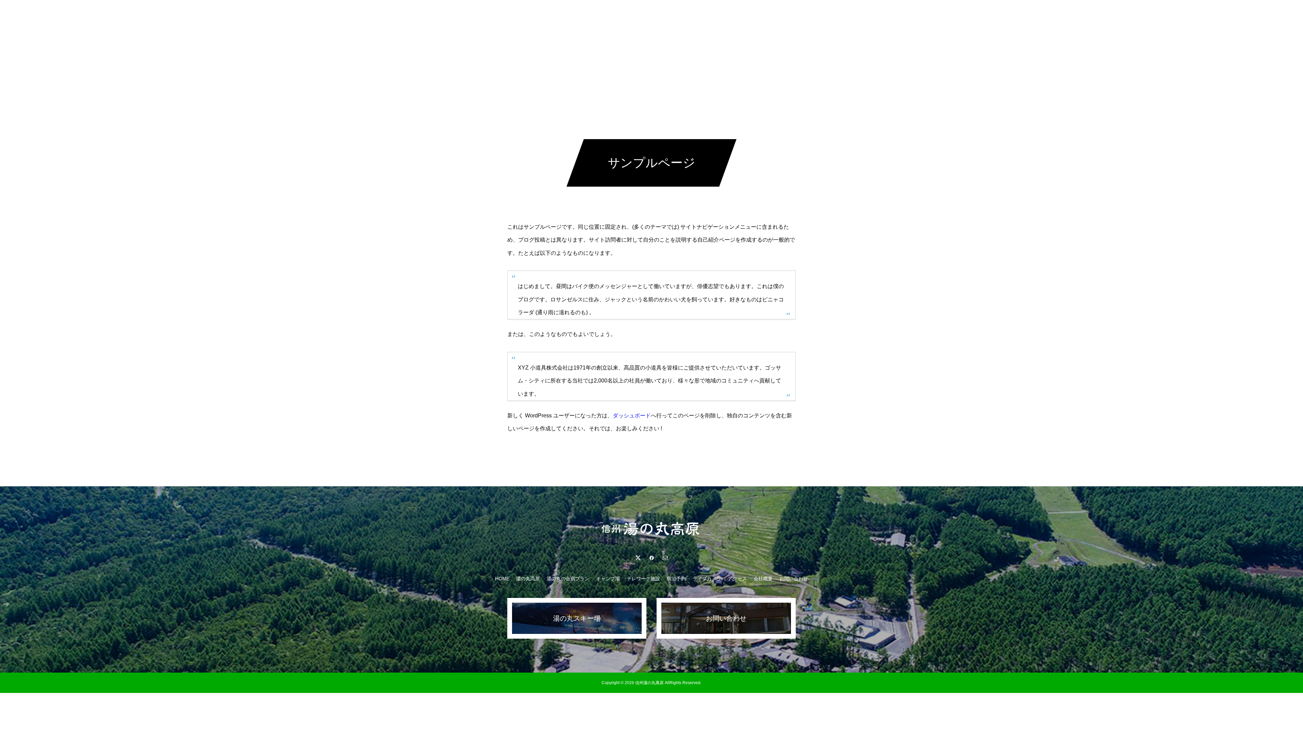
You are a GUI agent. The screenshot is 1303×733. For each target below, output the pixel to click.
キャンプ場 (613, 13)
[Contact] (1282, 13)
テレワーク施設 (644, 13)
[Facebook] (1270, 13)
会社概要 (750, 13)
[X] (1258, 13)
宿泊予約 (673, 13)
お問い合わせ (778, 13)
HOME (519, 13)
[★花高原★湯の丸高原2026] (42, 13)
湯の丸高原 (542, 13)
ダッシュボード (632, 415)
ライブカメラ (700, 13)
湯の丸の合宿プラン (577, 13)
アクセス (727, 13)
